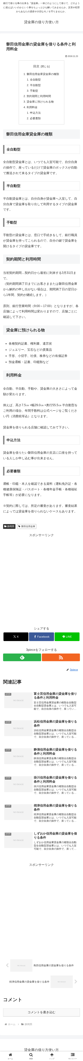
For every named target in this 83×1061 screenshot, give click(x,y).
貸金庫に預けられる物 (40, 101)
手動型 (34, 90)
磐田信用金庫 (28, 526)
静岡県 (10, 526)
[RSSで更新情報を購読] (61, 657)
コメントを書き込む (41, 1012)
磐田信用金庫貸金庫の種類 (43, 74)
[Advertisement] (41, 579)
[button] (75, 690)
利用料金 (32, 107)
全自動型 (35, 79)
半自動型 (35, 85)
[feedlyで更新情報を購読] (22, 657)
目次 (36, 66)
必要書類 (35, 118)
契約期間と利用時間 (39, 96)
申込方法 (35, 112)
